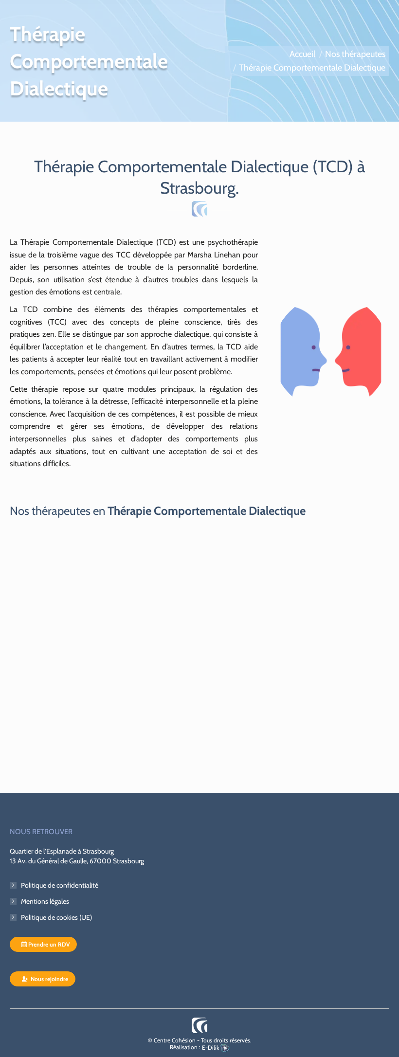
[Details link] (101, 612)
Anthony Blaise (57, 692)
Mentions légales (45, 901)
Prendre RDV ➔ (52, 739)
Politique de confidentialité (59, 885)
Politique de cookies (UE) (56, 917)
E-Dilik (211, 1047)
